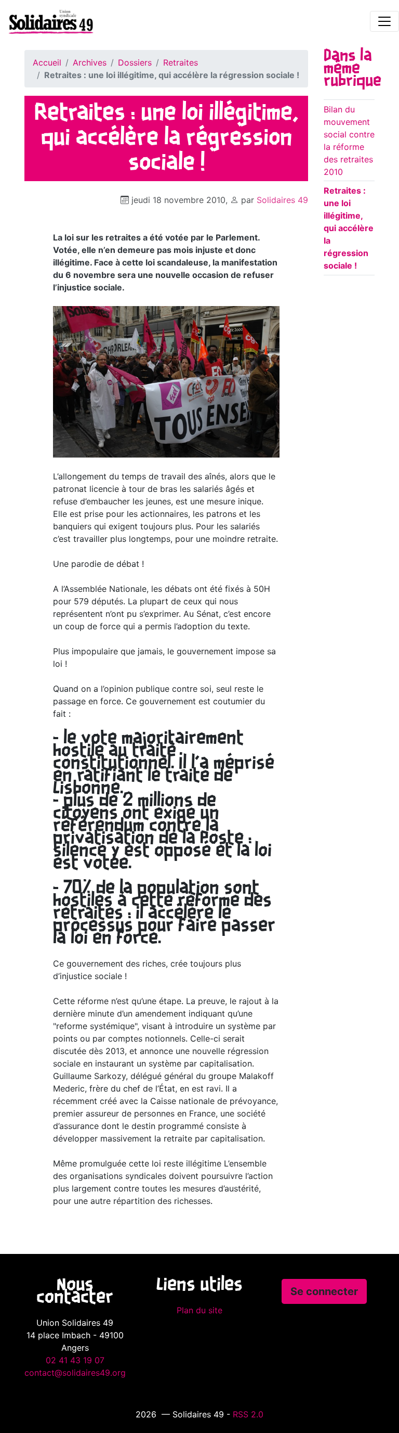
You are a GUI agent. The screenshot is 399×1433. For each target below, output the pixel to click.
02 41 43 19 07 (75, 1360)
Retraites (180, 62)
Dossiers (135, 62)
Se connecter (324, 1291)
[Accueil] (47, 21)
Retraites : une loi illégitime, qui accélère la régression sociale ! (349, 228)
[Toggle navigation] (384, 21)
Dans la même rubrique (352, 69)
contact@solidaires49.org (75, 1372)
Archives (90, 62)
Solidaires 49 (282, 200)
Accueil (47, 62)
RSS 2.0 (248, 1414)
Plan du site (199, 1310)
